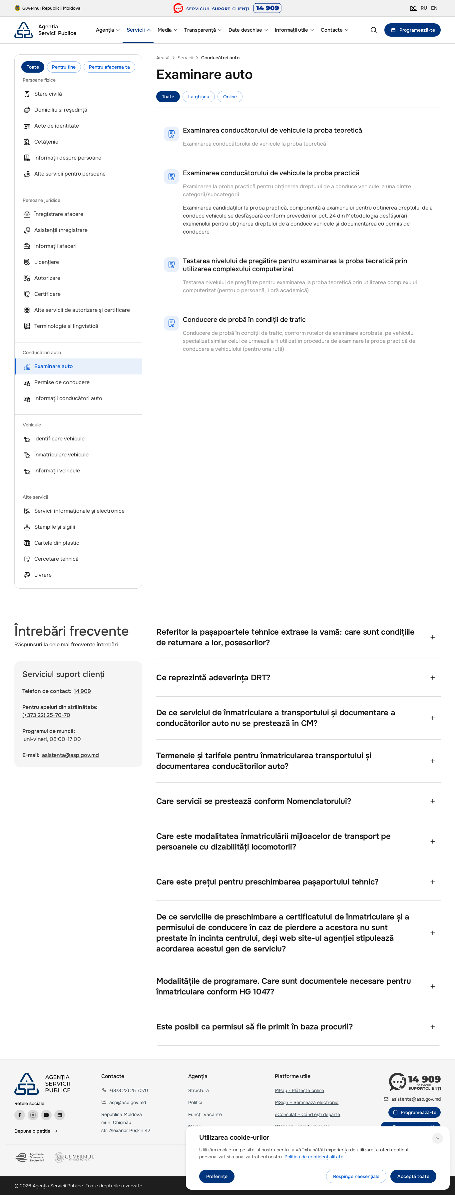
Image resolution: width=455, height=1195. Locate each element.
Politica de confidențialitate (313, 1157)
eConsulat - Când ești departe (307, 1114)
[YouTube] (46, 1115)
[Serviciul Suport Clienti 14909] (228, 8)
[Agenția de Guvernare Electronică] (30, 1157)
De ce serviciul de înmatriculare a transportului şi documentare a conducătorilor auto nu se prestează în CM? (275, 718)
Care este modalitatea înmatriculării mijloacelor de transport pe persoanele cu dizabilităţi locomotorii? (273, 841)
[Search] (373, 30)
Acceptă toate (413, 1176)
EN (434, 8)
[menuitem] (107, 30)
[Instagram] (33, 1115)
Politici (195, 1102)
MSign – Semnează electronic (306, 1102)
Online (230, 97)
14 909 (82, 691)
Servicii (185, 58)
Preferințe (217, 1176)
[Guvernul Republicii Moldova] (74, 1157)
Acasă (163, 58)
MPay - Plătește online (299, 1090)
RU (424, 8)
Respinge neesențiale (356, 1176)
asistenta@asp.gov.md (70, 755)
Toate (33, 67)
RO (413, 8)
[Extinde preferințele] (437, 1138)
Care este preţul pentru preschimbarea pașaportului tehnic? (267, 882)
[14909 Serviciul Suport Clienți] (415, 1082)
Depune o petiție (32, 1131)
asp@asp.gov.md (127, 1102)
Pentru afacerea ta (109, 67)
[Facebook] (19, 1115)
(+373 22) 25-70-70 (46, 715)
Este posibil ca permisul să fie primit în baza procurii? (254, 1027)
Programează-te (417, 30)
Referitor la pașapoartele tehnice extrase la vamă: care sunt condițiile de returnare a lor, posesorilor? (285, 637)
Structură (198, 1090)
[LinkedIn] (59, 1115)
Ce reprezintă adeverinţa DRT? (213, 678)
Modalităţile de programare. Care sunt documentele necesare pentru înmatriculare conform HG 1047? (283, 986)
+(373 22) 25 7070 (128, 1090)
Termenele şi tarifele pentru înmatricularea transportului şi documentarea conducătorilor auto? (263, 761)
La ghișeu (198, 97)
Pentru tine (64, 67)
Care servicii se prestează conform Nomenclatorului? (253, 801)
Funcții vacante (205, 1114)
